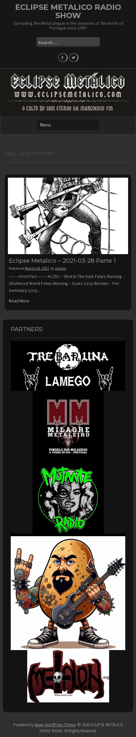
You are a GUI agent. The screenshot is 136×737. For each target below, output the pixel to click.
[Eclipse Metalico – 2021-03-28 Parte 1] (68, 215)
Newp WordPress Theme (55, 724)
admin (60, 268)
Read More (19, 301)
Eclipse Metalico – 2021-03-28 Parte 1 (62, 260)
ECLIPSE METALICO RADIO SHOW (68, 11)
